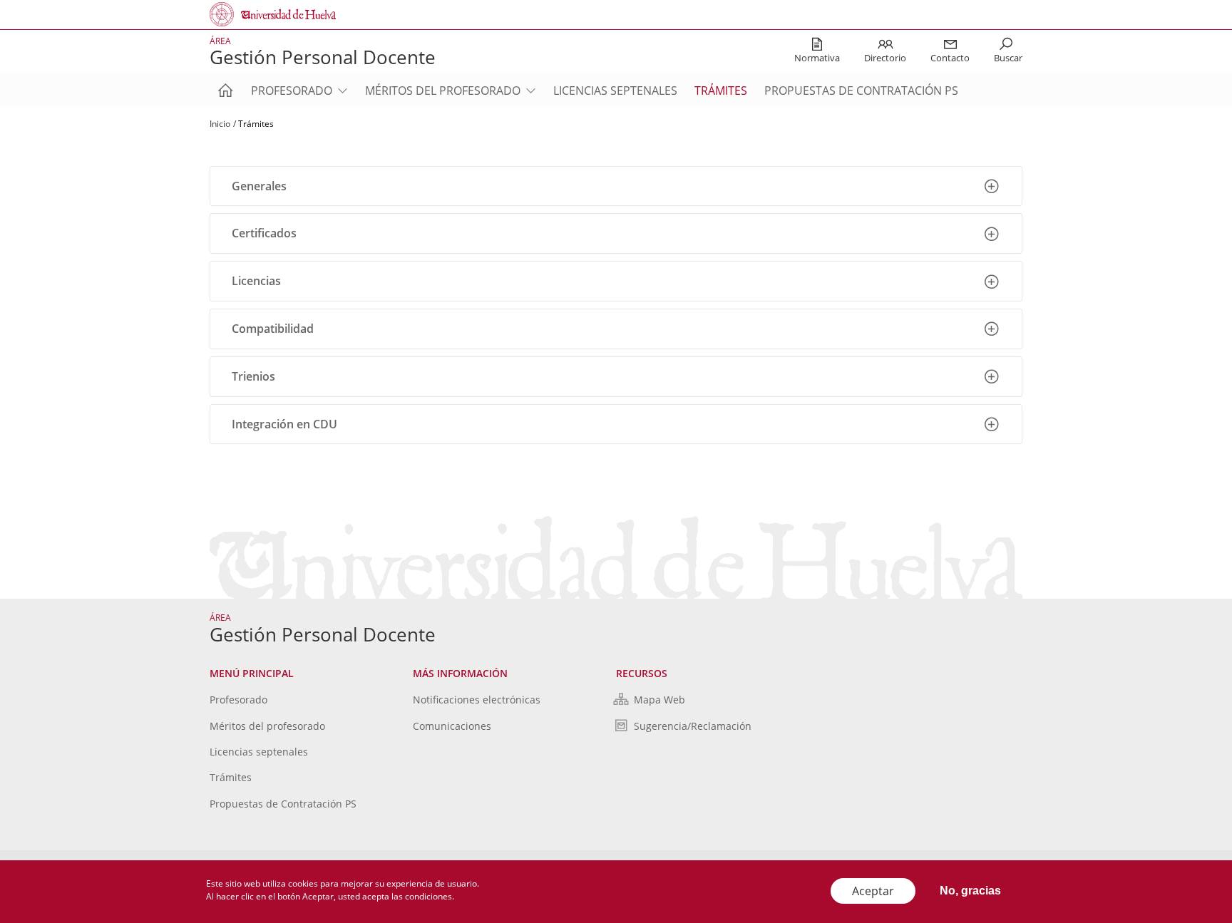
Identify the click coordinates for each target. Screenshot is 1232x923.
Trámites (720, 90)
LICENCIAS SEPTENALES (615, 90)
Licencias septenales (259, 751)
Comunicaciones (452, 726)
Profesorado (291, 90)
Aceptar (873, 891)
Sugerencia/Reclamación (692, 726)
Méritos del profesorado (442, 90)
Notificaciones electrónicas (476, 699)
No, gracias (970, 891)
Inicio (220, 124)
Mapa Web (659, 699)
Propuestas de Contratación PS (861, 90)
